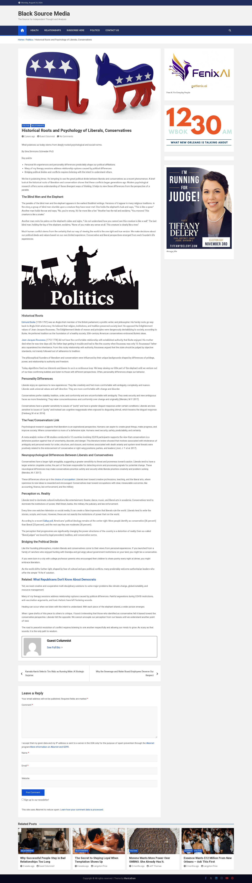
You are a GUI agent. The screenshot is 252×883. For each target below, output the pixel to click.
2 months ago (138, 866)
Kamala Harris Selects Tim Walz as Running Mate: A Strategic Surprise (54, 673)
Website (25, 778)
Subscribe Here (75, 30)
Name (25, 753)
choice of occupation (65, 479)
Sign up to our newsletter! (36, 800)
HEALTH (34, 30)
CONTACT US (112, 30)
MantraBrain (130, 878)
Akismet (150, 743)
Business (188, 851)
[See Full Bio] (62, 647)
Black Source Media (44, 13)
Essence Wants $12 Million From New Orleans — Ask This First (208, 859)
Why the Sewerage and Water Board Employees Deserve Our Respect (125, 673)
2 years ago (29, 136)
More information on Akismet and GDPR (49, 747)
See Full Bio (53, 647)
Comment (27, 705)
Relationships (52, 30)
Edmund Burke (28, 322)
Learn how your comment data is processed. (81, 809)
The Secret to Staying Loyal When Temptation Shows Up (96, 859)
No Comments (66, 136)
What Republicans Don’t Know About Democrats (64, 579)
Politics (95, 30)
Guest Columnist (47, 136)
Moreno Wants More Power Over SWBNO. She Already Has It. (149, 859)
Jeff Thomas (155, 866)
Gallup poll (48, 521)
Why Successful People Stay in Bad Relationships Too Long (42, 859)
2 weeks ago (28, 866)
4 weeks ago (83, 866)
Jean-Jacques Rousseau (34, 340)
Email (25, 765)
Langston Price (100, 866)
